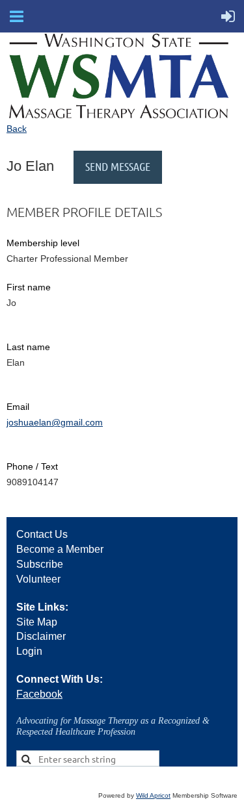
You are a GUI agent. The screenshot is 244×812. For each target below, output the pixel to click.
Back (17, 128)
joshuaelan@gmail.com (55, 422)
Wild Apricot (153, 795)
